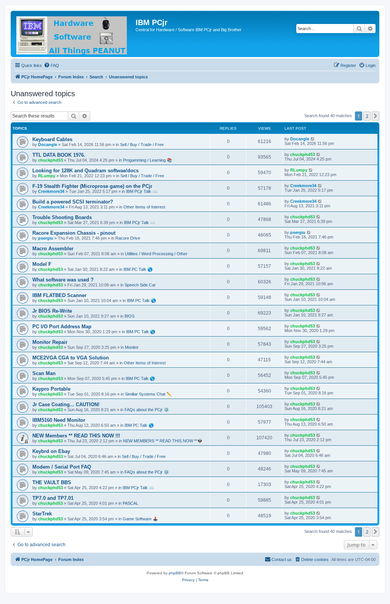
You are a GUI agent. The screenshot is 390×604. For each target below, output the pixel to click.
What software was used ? (63, 280)
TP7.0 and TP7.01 (53, 498)
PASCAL (130, 503)
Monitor (132, 347)
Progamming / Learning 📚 (147, 160)
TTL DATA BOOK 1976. (58, 155)
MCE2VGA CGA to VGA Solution (70, 358)
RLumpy (46, 175)
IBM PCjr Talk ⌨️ (142, 191)
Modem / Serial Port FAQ (61, 467)
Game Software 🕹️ (140, 519)
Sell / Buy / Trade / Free (142, 144)
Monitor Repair (49, 342)
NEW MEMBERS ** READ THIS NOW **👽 (163, 441)
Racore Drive (127, 238)
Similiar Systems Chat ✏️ (148, 394)
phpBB (175, 573)
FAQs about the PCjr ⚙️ (147, 409)
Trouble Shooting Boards (62, 217)
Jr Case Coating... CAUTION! (65, 404)
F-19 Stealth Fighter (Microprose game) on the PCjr (92, 186)
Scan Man (44, 373)
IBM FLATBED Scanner (59, 295)
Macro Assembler (53, 248)
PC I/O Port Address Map (61, 326)
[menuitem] (51, 65)
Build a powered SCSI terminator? (72, 202)
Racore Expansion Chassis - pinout (73, 233)
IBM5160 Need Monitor (58, 420)
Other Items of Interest (144, 207)
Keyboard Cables (52, 139)
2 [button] (367, 116)
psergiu (45, 238)
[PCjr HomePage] (74, 34)
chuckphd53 (50, 160)
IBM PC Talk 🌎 (138, 269)
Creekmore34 (51, 191)
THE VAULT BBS (51, 482)
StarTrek (42, 514)
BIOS (129, 316)
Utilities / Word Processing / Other (156, 253)
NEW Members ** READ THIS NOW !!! (76, 436)
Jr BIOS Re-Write (52, 311)
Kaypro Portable (51, 389)
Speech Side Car (140, 285)
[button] (375, 116)
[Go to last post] (312, 139)
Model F (41, 264)
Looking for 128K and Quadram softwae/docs (85, 170)
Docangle (47, 144)
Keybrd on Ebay (51, 451)
